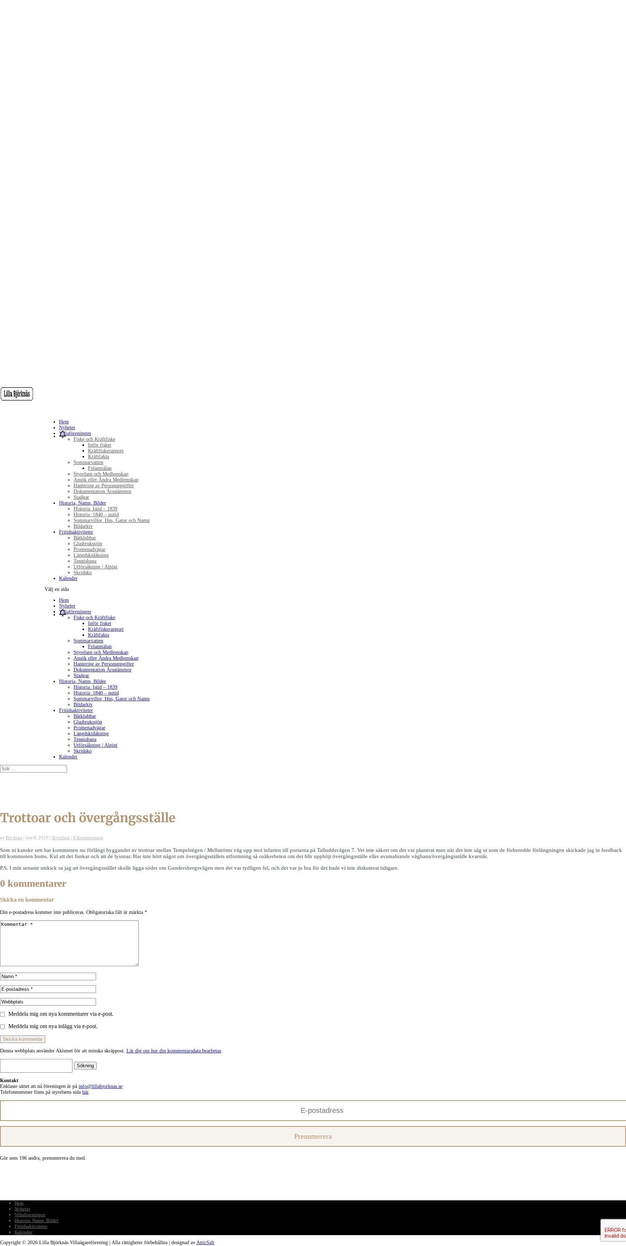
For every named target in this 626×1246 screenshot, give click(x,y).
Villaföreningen (75, 611)
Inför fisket (99, 445)
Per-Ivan (14, 837)
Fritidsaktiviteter (76, 710)
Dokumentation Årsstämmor (103, 491)
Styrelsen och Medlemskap (101, 474)
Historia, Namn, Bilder (82, 681)
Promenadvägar (89, 549)
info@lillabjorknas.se (100, 1086)
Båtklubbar (85, 538)
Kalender (68, 578)
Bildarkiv (83, 526)
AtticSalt (205, 1242)
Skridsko (83, 572)
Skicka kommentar (22, 1039)
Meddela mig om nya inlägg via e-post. (52, 1026)
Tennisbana (85, 561)
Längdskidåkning (91, 555)
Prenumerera (313, 1136)
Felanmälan (100, 468)
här (85, 1092)
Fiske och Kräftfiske (94, 439)
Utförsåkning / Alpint (95, 567)
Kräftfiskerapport (106, 451)
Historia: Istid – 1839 (95, 509)
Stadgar (81, 497)
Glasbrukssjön (88, 543)
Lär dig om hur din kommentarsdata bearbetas (173, 1050)
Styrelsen (61, 837)
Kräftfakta (98, 456)
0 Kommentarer (88, 837)
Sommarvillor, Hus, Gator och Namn (112, 520)
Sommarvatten (88, 462)
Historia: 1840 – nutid (96, 514)
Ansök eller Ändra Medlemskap (106, 480)
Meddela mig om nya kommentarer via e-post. (60, 1014)
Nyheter (67, 606)
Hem (64, 600)
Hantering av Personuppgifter (104, 485)
